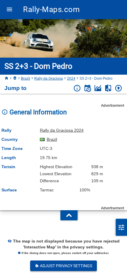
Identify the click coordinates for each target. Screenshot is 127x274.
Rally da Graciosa (48, 78)
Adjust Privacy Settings (65, 265)
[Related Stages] (108, 88)
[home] (6, 78)
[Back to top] (118, 88)
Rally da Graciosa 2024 (62, 130)
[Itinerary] (87, 88)
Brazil (25, 78)
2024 (71, 78)
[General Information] (77, 88)
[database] (15, 78)
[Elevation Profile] (98, 88)
